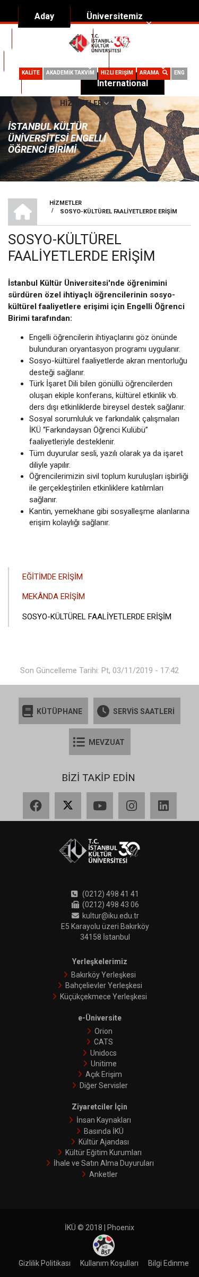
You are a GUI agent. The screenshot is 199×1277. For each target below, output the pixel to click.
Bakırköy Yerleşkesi (103, 975)
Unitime (104, 1063)
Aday (44, 16)
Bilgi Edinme (168, 1263)
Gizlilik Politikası (45, 1263)
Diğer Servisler (104, 1085)
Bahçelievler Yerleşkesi (103, 985)
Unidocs (103, 1053)
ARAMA (151, 73)
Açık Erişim (103, 1074)
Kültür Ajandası (104, 1142)
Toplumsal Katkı (52, 61)
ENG (179, 73)
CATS (103, 1042)
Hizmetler (81, 103)
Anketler (103, 1174)
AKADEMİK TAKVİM (70, 73)
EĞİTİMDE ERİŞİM (52, 577)
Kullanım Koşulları (109, 1263)
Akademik (48, 39)
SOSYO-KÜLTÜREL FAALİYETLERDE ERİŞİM (96, 616)
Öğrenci (141, 61)
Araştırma (129, 39)
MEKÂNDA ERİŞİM (53, 596)
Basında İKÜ (104, 1131)
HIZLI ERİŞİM (117, 73)
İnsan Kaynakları (103, 1120)
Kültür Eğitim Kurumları (103, 1152)
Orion (103, 1031)
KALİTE (31, 73)
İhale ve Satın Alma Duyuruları (104, 1163)
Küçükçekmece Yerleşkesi (103, 996)
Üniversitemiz (114, 16)
